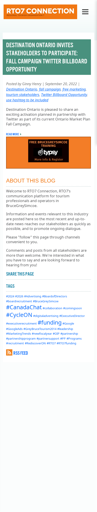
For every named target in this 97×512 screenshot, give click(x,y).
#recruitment (15, 343)
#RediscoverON (35, 343)
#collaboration (52, 308)
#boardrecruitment (19, 301)
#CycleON (19, 314)
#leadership (65, 329)
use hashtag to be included (27, 100)
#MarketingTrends (18, 334)
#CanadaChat (24, 307)
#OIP (56, 334)
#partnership (69, 334)
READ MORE (12, 134)
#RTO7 (51, 343)
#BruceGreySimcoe (45, 301)
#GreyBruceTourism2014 (39, 329)
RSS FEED (20, 353)
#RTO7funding (66, 343)
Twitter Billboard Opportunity (64, 94)
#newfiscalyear (42, 334)
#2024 (10, 296)
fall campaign (50, 89)
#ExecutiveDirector (72, 316)
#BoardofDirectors (54, 296)
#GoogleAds (14, 329)
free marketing (74, 89)
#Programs (74, 338)
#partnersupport (48, 338)
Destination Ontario (21, 89)
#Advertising (32, 296)
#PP (63, 338)
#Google (68, 323)
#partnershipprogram (21, 338)
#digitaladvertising (45, 316)
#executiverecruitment (21, 323)
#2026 (19, 296)
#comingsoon (72, 308)
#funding (50, 322)
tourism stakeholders (22, 94)
